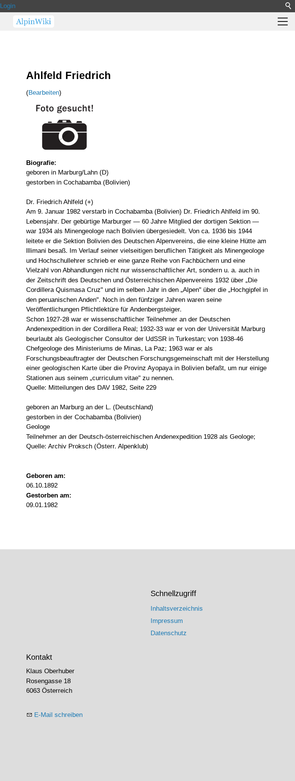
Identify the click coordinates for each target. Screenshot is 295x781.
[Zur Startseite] (33, 21)
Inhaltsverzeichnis (177, 608)
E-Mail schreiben (58, 714)
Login (7, 6)
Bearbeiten (43, 92)
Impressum (167, 620)
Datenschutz (169, 633)
